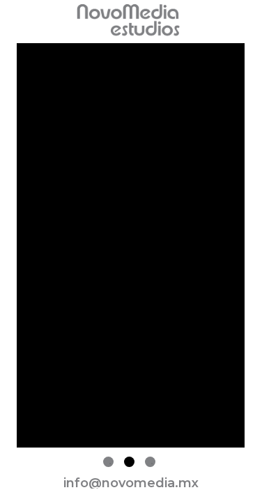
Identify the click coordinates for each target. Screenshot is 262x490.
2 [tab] (129, 462)
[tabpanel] (131, 247)
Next (255, 248)
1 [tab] (108, 462)
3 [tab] (150, 462)
